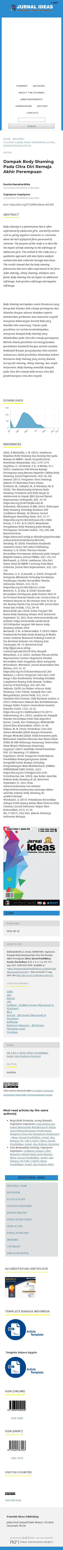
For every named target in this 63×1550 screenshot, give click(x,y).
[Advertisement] (31, 49)
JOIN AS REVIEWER (17, 1253)
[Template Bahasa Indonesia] (25, 1339)
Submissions (23, 106)
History (42, 106)
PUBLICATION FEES (18, 1233)
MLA (9, 1011)
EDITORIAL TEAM (17, 1185)
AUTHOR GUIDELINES (19, 1206)
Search (32, 126)
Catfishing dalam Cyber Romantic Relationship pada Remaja (31, 1152)
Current (22, 85)
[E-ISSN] (17, 1411)
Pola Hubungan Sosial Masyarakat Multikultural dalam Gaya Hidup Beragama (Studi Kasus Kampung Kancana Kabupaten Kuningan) (34, 1129)
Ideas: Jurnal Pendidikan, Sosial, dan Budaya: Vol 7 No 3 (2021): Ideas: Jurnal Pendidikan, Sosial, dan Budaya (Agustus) (34, 1141)
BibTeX (11, 998)
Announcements (31, 99)
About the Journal (31, 92)
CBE (9, 1001)
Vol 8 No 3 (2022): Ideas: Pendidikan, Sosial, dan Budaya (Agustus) (29, 144)
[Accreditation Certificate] (20, 1297)
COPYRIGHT (13, 1246)
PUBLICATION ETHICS (19, 1219)
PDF (11, 913)
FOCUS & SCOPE (16, 1199)
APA (9, 995)
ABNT (10, 991)
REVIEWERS (13, 1192)
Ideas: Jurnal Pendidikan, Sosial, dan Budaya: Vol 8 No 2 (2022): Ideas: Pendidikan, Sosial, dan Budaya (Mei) (32, 1161)
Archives (39, 85)
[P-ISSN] (17, 1451)
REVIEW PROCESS (17, 1212)
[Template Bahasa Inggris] (25, 1377)
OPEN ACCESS (15, 1226)
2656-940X (17, 1418)
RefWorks (12, 1022)
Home (6, 139)
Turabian (12, 1032)
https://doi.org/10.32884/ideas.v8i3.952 (31, 204)
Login (54, 2)
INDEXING (12, 1239)
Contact (33, 112)
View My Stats (13, 1500)
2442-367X (17, 1458)
